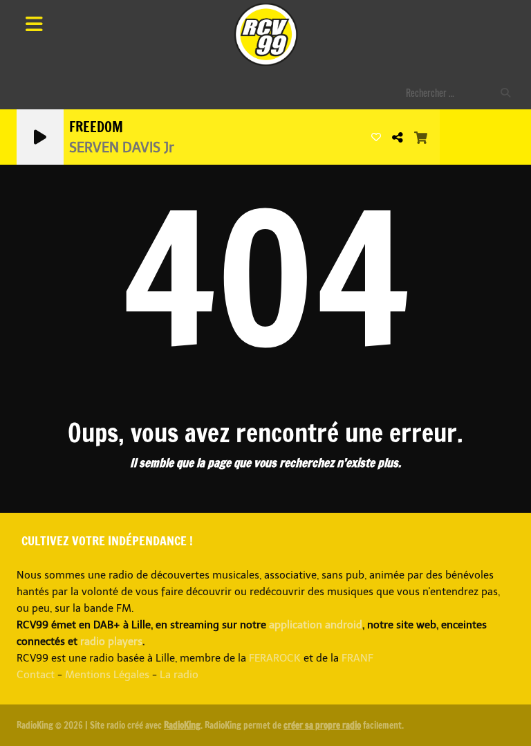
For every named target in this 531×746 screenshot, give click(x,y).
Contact (36, 674)
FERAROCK (275, 658)
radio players (111, 641)
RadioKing (182, 725)
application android (315, 625)
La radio (179, 674)
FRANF (357, 658)
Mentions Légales (107, 674)
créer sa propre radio (322, 725)
